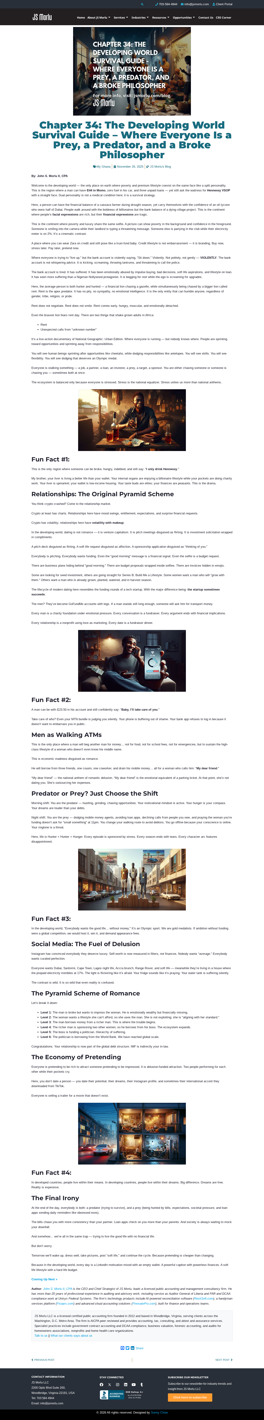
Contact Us (205, 17)
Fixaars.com (65, 1303)
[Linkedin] (125, 1384)
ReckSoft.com (203, 1298)
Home (81, 17)
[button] (142, 4)
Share (139, 1348)
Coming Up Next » (44, 1279)
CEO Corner (223, 17)
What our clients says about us (71, 1335)
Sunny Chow (159, 1412)
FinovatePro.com (144, 1303)
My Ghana (103, 166)
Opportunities (182, 17)
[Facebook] (101, 1384)
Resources (159, 17)
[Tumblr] (141, 1384)
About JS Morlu (97, 17)
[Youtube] (133, 1384)
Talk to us (40, 1335)
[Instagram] (117, 1384)
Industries (139, 17)
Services (119, 17)
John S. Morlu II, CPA (57, 1289)
